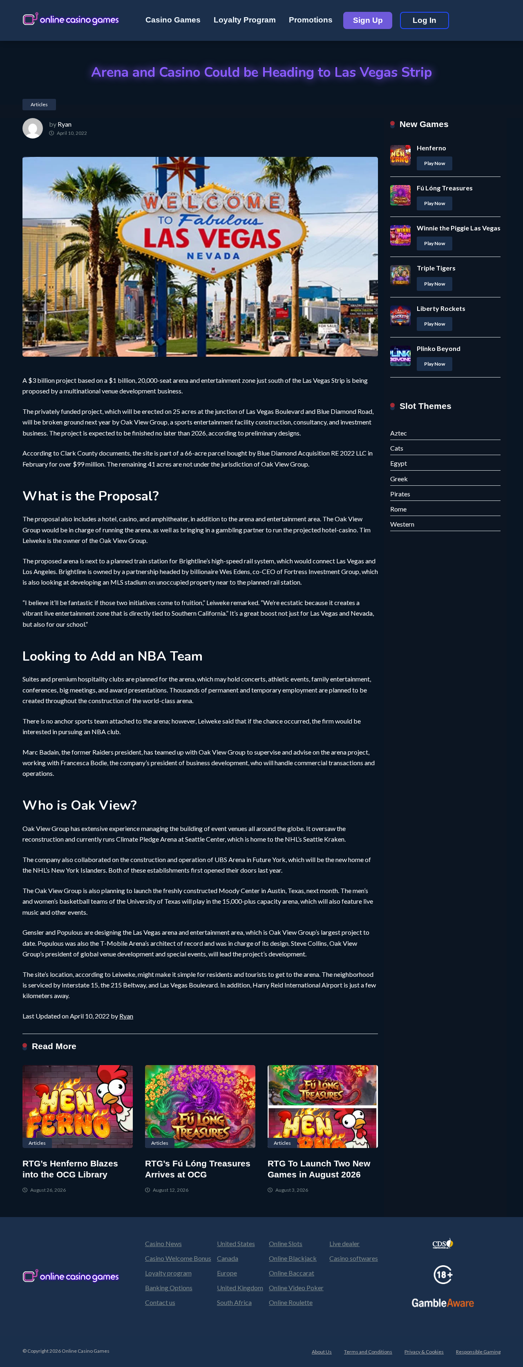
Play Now (434, 163)
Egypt (398, 463)
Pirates (400, 494)
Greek (399, 478)
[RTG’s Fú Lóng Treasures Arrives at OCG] (200, 1106)
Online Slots (285, 1243)
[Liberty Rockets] (400, 323)
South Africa (234, 1302)
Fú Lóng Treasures (445, 188)
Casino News (163, 1243)
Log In (424, 20)
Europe (227, 1273)
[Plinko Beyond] (400, 363)
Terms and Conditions (368, 1352)
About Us (322, 1352)
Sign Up (368, 20)
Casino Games (173, 20)
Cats (396, 448)
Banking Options (168, 1287)
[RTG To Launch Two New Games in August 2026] (323, 1106)
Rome (398, 509)
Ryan (65, 124)
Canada (227, 1258)
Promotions (311, 20)
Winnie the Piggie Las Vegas (459, 228)
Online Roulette (291, 1302)
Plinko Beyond (438, 348)
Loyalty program (168, 1273)
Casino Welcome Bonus (178, 1258)
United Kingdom (240, 1287)
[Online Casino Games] (71, 17)
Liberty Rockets (441, 308)
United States (236, 1243)
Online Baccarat (291, 1273)
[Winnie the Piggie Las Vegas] (400, 243)
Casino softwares (353, 1258)
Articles (39, 104)
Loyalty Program (245, 20)
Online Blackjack (293, 1258)
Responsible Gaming (478, 1352)
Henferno (431, 148)
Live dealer (344, 1243)
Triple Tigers (436, 268)
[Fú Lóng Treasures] (400, 203)
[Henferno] (400, 163)
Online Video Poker (296, 1287)
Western (402, 524)
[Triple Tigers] (400, 283)
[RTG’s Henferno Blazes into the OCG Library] (77, 1106)
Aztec (398, 433)
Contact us (160, 1302)
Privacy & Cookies (424, 1352)
